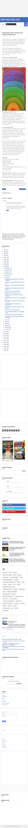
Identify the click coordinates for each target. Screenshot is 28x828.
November (7, 270)
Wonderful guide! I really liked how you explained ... (13, 646)
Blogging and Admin (14, 577)
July (6, 277)
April (6, 323)
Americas (15, 572)
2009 (5, 344)
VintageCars (5, 610)
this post (16, 627)
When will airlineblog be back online (10, 639)
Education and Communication (9, 582)
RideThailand (18, 601)
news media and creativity (8, 596)
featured (5, 584)
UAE (12, 608)
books (4, 189)
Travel (3, 699)
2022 (5, 257)
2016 (5, 331)
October (7, 272)
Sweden (9, 605)
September (7, 273)
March (6, 325)
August (6, 275)
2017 (5, 266)
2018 (5, 264)
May (6, 321)
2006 (5, 350)
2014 (5, 335)
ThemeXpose (8, 826)
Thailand (15, 605)
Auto (3, 698)
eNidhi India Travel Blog (10, 19)
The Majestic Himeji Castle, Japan (12, 293)
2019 (5, 263)
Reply (7, 210)
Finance (9, 584)
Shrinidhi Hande (13, 621)
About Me (4, 696)
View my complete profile (7, 629)
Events (23, 582)
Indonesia (15, 589)
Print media (4, 704)
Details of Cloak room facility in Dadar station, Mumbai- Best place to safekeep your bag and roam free (17, 560)
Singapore (17, 603)
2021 (5, 259)
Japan (4, 591)
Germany (18, 584)
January (7, 329)
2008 (5, 346)
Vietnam (16, 608)
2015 (5, 333)
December (7, 268)
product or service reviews (8, 601)
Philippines (5, 598)
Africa (10, 572)
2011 (5, 340)
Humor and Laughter (7, 589)
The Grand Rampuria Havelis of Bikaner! (14, 314)
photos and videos (13, 598)
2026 (5, 250)
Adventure (5, 572)
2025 (5, 251)
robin (8, 481)
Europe (18, 582)
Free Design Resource (16, 826)
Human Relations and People (9, 586)
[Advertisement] (8, 8)
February (7, 327)
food (14, 584)
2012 (5, 338)
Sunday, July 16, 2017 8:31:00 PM (11, 204)
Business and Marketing (8, 579)
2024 (5, 253)
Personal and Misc (19, 596)
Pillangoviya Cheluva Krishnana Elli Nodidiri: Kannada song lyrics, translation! (17, 549)
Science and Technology (8, 603)
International (22, 589)
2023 (5, 255)
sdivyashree (9, 491)
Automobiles (5, 577)
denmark (16, 579)
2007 (5, 348)
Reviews (4, 701)
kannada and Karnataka (12, 591)
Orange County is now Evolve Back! (12, 291)
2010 (5, 342)
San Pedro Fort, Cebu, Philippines (12, 309)
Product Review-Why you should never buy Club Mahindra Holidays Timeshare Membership (17, 554)
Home (2, 24)
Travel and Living (6, 608)
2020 (5, 261)
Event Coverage (5, 703)
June (6, 319)
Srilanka (4, 605)
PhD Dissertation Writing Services (14, 202)
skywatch (22, 603)
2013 (5, 337)
